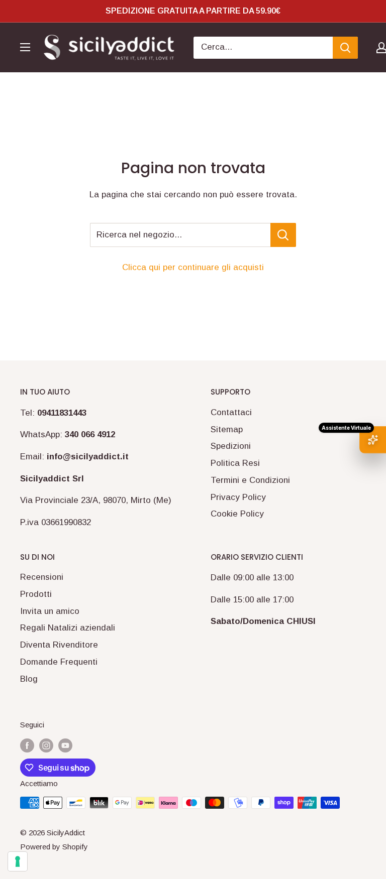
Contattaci (231, 412)
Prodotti (36, 594)
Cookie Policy (237, 514)
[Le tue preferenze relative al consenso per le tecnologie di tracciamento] (17, 861)
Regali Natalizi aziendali (67, 628)
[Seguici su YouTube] (65, 745)
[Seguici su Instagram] (46, 745)
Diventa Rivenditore (59, 645)
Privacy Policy (238, 497)
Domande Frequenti (59, 662)
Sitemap (227, 429)
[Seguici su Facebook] (27, 745)
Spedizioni (231, 446)
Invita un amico (49, 611)
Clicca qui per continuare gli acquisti (193, 267)
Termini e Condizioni (250, 480)
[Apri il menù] (25, 47)
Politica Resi (235, 463)
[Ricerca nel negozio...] (283, 235)
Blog (29, 679)
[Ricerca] (345, 48)
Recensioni (41, 577)
